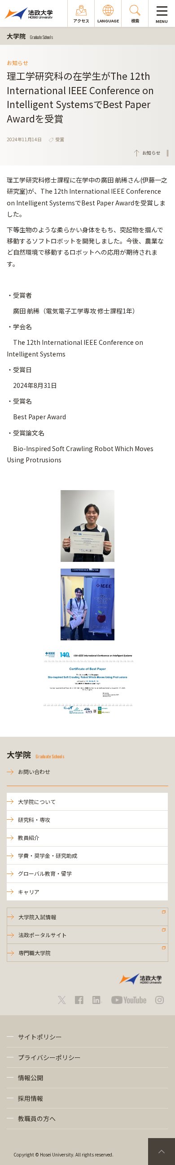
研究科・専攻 (34, 819)
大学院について (37, 801)
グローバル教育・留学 (45, 873)
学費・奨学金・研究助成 (47, 855)
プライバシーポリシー (49, 1057)
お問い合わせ (34, 771)
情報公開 (30, 1077)
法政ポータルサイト (42, 935)
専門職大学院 (34, 952)
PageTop (161, 1151)
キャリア (28, 891)
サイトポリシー (40, 1036)
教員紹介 (28, 837)
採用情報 (30, 1098)
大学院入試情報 (37, 917)
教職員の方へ (37, 1118)
